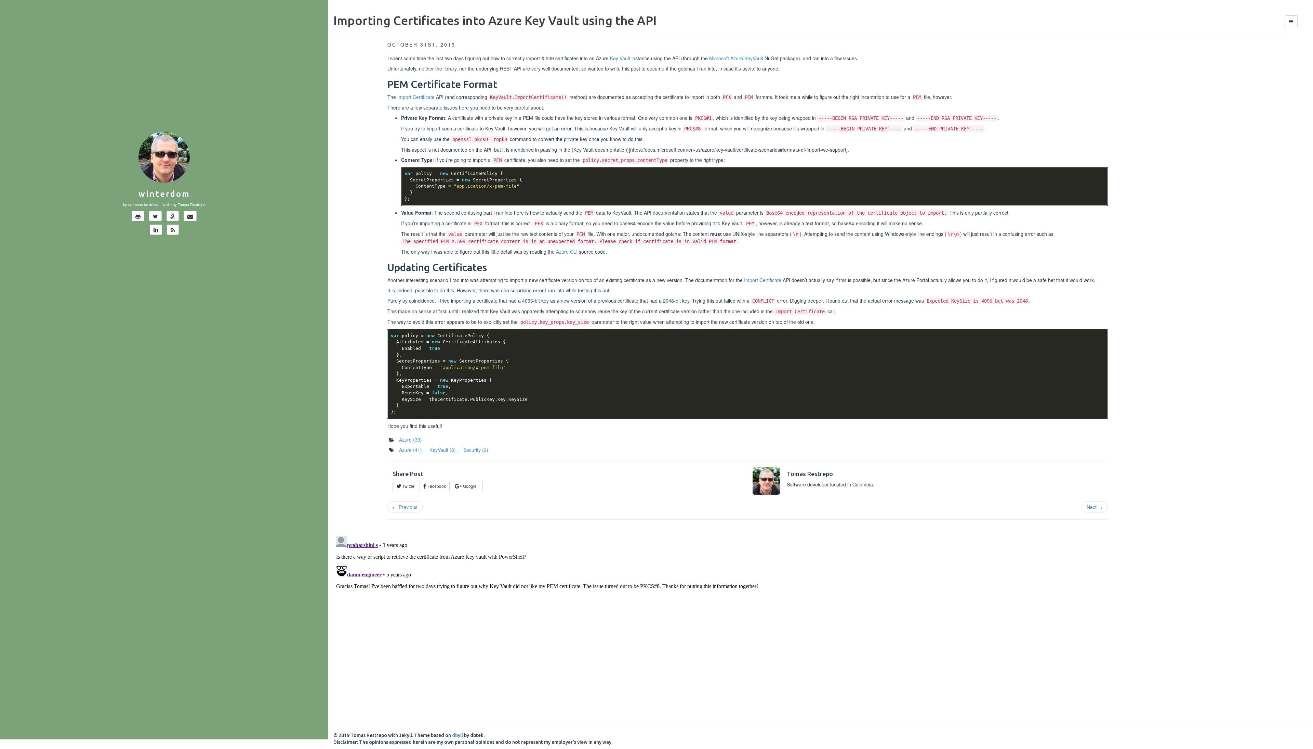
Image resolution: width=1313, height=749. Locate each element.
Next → (1095, 507)
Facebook (436, 486)
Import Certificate (416, 96)
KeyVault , (444, 449)
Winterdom (164, 194)
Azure (410, 439)
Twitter (407, 486)
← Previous (405, 507)
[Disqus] (820, 618)
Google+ (470, 486)
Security (475, 449)
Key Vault (620, 58)
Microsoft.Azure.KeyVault (736, 58)
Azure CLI (567, 251)
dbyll (457, 735)
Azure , (412, 449)
